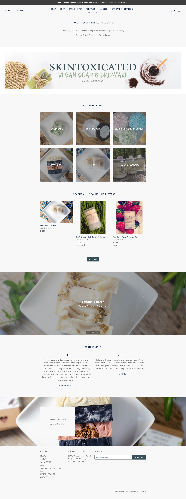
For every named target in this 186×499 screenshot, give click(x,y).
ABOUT (43, 459)
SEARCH (43, 456)
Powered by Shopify (139, 491)
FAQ (42, 465)
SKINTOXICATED (14, 10)
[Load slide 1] (92, 332)
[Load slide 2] (94, 332)
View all (93, 259)
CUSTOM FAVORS (47, 474)
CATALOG (44, 477)
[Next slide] (97, 332)
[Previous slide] (88, 332)
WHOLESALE (45, 462)
